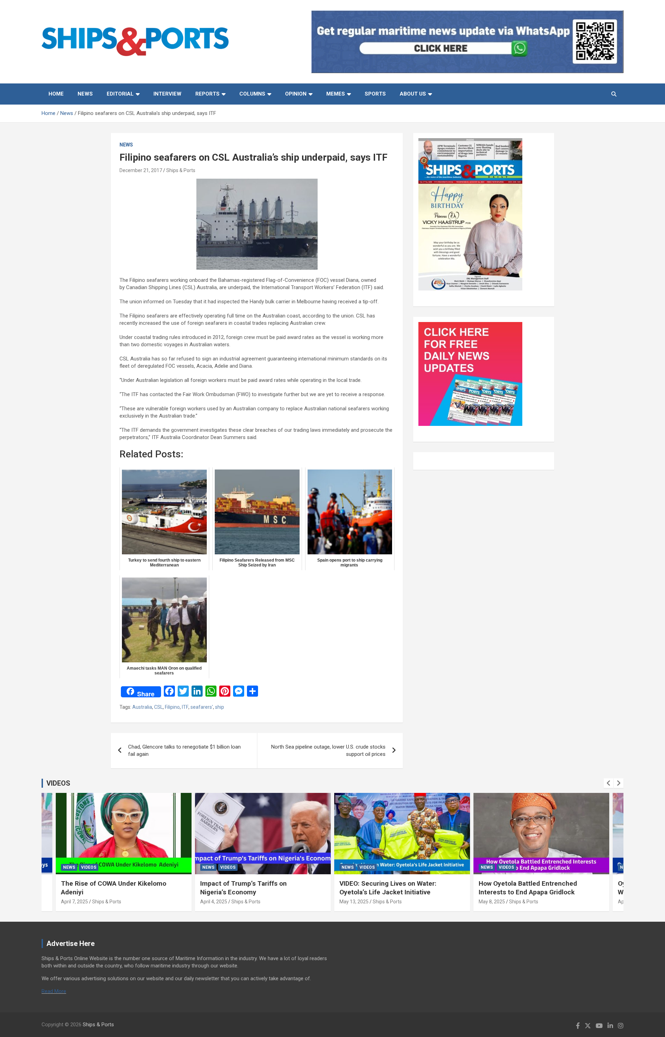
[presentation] (608, 783)
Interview (167, 94)
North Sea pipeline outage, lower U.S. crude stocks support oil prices (328, 750)
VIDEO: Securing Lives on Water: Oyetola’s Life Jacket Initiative (387, 887)
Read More (54, 991)
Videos (88, 867)
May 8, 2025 (492, 901)
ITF (185, 707)
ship (219, 707)
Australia (142, 707)
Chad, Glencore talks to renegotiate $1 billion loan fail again (184, 750)
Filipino (172, 707)
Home (56, 94)
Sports (375, 94)
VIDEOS (58, 783)
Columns (252, 94)
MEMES (335, 94)
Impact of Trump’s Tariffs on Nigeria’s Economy (243, 887)
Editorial (120, 94)
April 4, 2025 (213, 901)
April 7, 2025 (74, 901)
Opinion (296, 94)
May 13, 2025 (354, 901)
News (85, 94)
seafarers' (201, 707)
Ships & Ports (180, 170)
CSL (158, 707)
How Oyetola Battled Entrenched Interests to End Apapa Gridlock (528, 887)
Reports (207, 94)
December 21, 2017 (140, 170)
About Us (413, 94)
